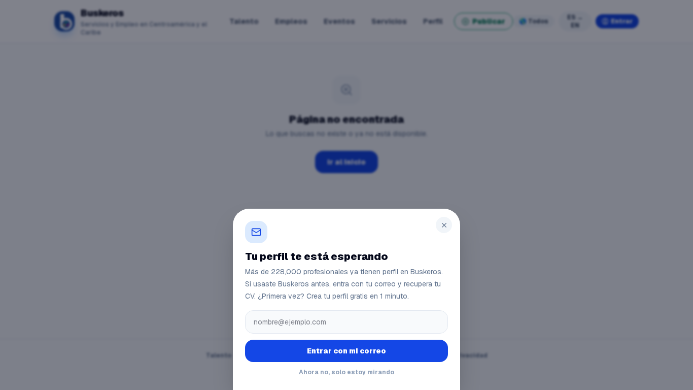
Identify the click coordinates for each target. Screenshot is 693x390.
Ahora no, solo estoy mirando (346, 372)
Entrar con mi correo (346, 350)
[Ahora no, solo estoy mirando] (346, 195)
